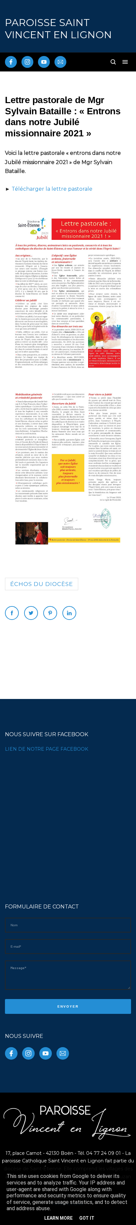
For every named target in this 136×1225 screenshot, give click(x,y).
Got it (86, 1218)
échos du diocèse (41, 584)
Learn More (58, 1218)
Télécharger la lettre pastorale (52, 189)
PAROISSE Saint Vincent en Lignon (58, 28)
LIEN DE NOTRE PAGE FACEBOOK (46, 749)
